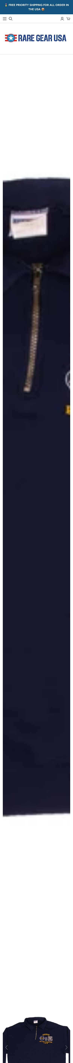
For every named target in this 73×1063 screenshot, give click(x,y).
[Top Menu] (5, 19)
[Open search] (11, 19)
